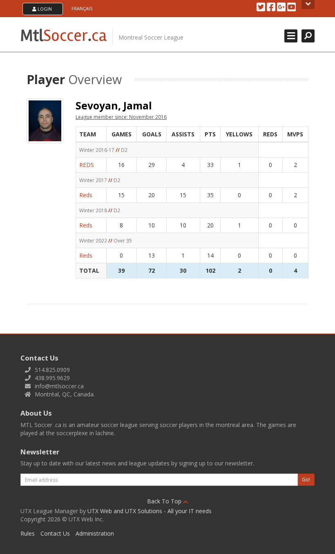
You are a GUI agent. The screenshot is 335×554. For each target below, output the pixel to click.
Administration (95, 533)
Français (81, 8)
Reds (85, 195)
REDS (86, 165)
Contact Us (55, 533)
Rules (27, 533)
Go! (306, 479)
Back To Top (165, 501)
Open (308, 4)
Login (44, 9)
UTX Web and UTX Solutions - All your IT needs (149, 511)
